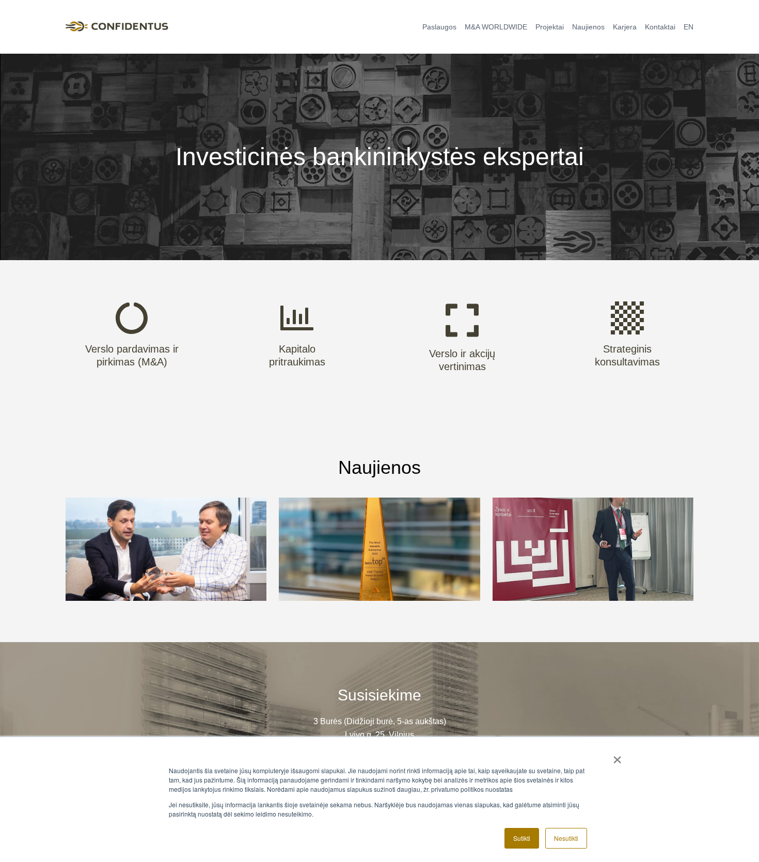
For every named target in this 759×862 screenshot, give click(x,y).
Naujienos (588, 27)
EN (688, 27)
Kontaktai (660, 27)
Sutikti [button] (521, 838)
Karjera (625, 27)
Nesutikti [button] (566, 838)
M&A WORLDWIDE (496, 27)
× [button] (617, 756)
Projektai (549, 27)
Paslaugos (439, 27)
